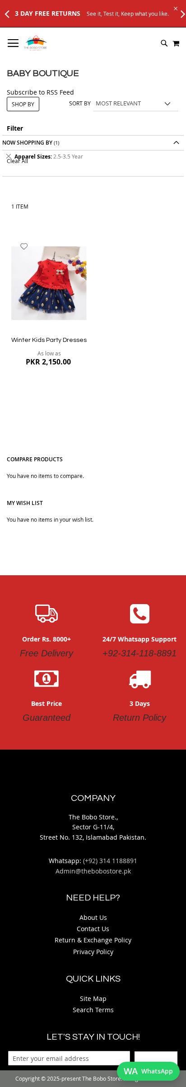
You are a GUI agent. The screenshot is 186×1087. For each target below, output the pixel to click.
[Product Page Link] (49, 284)
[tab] (93, 156)
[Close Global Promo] (175, 8)
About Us (93, 917)
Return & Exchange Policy (93, 940)
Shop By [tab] (23, 104)
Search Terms (93, 1009)
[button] (24, 246)
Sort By (80, 103)
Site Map (93, 998)
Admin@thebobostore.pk (93, 871)
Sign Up (156, 1058)
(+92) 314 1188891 (110, 860)
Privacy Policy (93, 951)
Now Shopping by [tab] (27, 142)
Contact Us (93, 928)
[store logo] (35, 43)
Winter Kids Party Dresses (49, 340)
